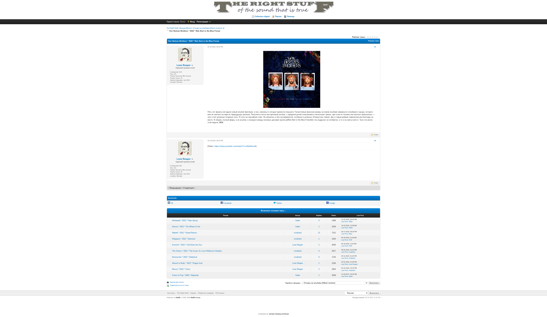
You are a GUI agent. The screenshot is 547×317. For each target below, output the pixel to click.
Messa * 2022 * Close (181, 269)
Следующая (188, 188)
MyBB (178, 297)
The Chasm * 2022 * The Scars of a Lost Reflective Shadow (197, 251)
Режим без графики (206, 293)
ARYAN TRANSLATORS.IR (279, 314)
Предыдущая (175, 188)
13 (319, 233)
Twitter (279, 203)
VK (171, 203)
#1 (375, 47)
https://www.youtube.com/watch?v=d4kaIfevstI (235, 146)
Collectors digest (262, 16)
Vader (297, 220)
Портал (278, 16)
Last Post (344, 221)
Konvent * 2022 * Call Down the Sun (187, 245)
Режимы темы (373, 41)
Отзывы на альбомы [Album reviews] (207, 28)
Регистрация (202, 22)
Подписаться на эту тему (179, 285)
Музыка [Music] (185, 28)
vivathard (297, 233)
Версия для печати (177, 282)
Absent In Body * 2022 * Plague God (187, 263)
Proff (350, 240)
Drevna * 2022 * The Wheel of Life (186, 227)
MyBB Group (195, 297)
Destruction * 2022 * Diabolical (184, 257)
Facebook (227, 203)
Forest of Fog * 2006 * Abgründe (185, 275)
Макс (350, 234)
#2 (375, 140)
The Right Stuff (172, 28)
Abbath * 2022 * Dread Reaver (184, 233)
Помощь (291, 16)
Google (332, 203)
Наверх (193, 293)
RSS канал (220, 293)
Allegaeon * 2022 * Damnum (183, 239)
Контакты (171, 293)
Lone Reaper (184, 65)
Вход (192, 22)
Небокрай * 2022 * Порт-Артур (185, 220)
